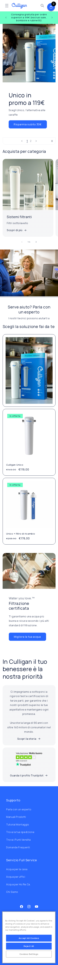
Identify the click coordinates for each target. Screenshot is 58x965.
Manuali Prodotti (16, 817)
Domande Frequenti (18, 847)
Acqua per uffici (15, 876)
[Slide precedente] (21, 141)
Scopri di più (14, 230)
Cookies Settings (28, 954)
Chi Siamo (12, 892)
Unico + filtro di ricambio (20, 533)
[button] (7, 5)
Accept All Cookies (29, 938)
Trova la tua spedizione (20, 832)
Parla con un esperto (18, 809)
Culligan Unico (14, 464)
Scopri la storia (26, 738)
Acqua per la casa (16, 869)
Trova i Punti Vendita (18, 839)
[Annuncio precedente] (6, 17)
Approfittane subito (29, 126)
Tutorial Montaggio (17, 824)
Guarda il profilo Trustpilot (26, 775)
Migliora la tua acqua (27, 636)
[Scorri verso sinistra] (21, 241)
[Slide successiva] (36, 141)
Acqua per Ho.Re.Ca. (18, 884)
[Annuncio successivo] (52, 17)
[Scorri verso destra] (36, 241)
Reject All (29, 946)
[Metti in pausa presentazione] (52, 141)
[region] (29, 937)
